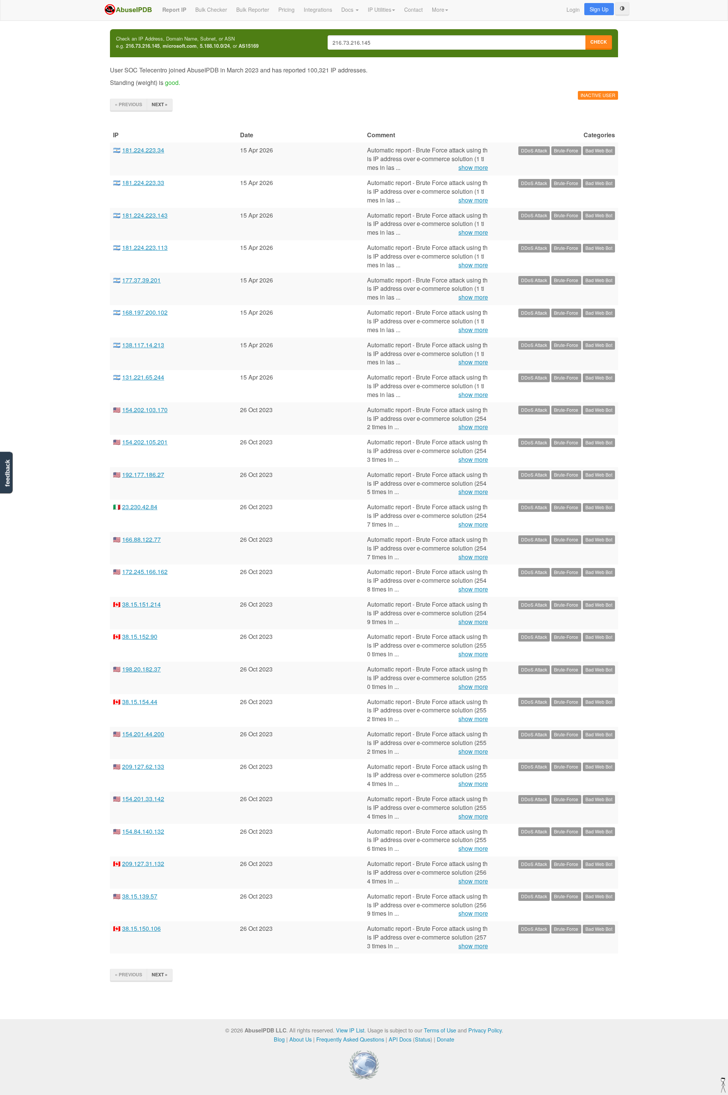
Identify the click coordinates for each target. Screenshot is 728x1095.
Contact (413, 9)
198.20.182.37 (141, 669)
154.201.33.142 (143, 798)
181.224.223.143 (145, 215)
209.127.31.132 (143, 863)
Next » (160, 104)
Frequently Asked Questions (350, 1039)
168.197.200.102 (145, 312)
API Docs (400, 1039)
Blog (279, 1039)
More (438, 9)
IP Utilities (379, 9)
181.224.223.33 (143, 182)
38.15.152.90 (139, 636)
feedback (7, 473)
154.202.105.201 (145, 442)
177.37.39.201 (141, 280)
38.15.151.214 (141, 604)
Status (422, 1039)
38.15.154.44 (139, 701)
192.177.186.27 (143, 474)
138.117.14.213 (143, 344)
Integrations (318, 9)
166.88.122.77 (141, 539)
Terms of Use (440, 1030)
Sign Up (599, 9)
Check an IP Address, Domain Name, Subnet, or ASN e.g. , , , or (187, 42)
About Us (300, 1039)
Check (598, 41)
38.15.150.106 (141, 928)
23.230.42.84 (139, 506)
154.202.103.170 (145, 409)
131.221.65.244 (143, 377)
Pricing (286, 9)
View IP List (350, 1030)
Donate (445, 1039)
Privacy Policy (485, 1030)
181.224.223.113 (145, 247)
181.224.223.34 (143, 150)
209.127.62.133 (143, 766)
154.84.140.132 (143, 831)
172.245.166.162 (145, 571)
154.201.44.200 (143, 733)
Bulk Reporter (252, 9)
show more (473, 167)
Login (573, 9)
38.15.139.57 (139, 896)
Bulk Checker (211, 9)
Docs (348, 9)
